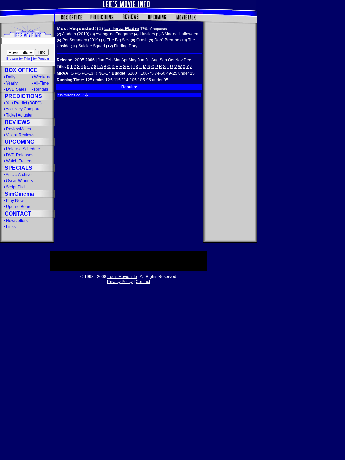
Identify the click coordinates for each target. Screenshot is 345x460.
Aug (155, 60)
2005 (79, 60)
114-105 (129, 80)
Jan (101, 60)
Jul (148, 60)
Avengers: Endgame (114, 34)
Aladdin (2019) (75, 34)
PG (78, 73)
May (132, 60)
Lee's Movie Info (122, 276)
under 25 (186, 73)
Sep (163, 60)
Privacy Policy (120, 281)
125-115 (113, 80)
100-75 (147, 73)
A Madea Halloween (179, 34)
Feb (109, 60)
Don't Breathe (166, 40)
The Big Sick (118, 40)
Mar (117, 60)
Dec (187, 60)
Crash (142, 40)
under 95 (160, 80)
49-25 (171, 73)
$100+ (133, 73)
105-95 (144, 80)
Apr (124, 60)
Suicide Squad (91, 46)
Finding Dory (125, 46)
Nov (179, 60)
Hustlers (147, 34)
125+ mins (94, 80)
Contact (143, 281)
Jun (140, 60)
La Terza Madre (121, 28)
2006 (90, 60)
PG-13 (87, 73)
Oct (171, 60)
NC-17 (104, 73)
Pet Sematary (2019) (81, 40)
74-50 (160, 73)
